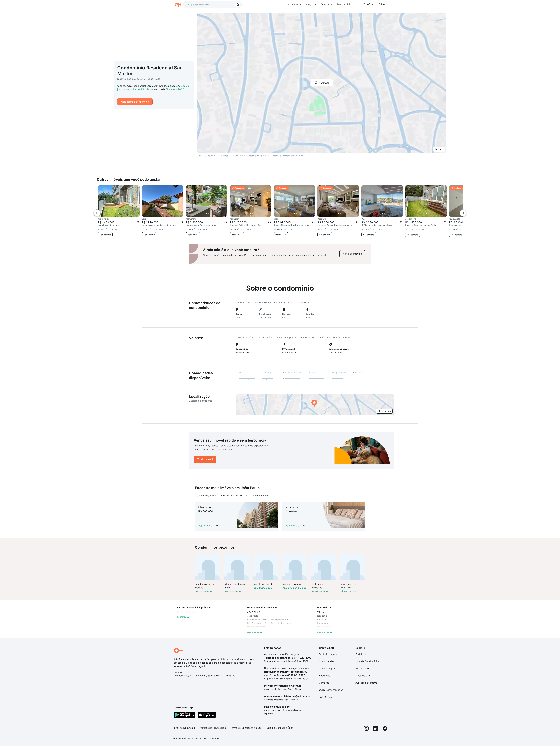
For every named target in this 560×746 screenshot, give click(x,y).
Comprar (293, 4)
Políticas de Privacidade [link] (212, 727)
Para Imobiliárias (346, 4)
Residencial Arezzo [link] (186, 612)
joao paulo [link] (322, 616)
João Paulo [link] (252, 616)
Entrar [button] (381, 4)
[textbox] (212, 4)
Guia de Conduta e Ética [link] (279, 727)
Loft (199, 155)
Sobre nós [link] (324, 675)
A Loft (367, 4)
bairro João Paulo (143, 89)
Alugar (309, 4)
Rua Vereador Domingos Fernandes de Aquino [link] (269, 619)
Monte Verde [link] (323, 623)
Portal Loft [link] (361, 654)
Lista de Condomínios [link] (367, 661)
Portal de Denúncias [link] (184, 727)
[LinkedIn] (375, 729)
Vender (325, 4)
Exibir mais (183, 616)
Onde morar (210, 155)
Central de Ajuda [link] (328, 654)
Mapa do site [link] (362, 675)
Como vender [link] (326, 661)
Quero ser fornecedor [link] (331, 689)
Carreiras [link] (324, 682)
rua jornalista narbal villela (294, 587)
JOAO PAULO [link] (254, 612)
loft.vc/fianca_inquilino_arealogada (284, 671)
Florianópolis (225, 155)
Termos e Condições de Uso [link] (246, 727)
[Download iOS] (207, 715)
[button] (315, 404)
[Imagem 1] (118, 213)
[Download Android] (184, 715)
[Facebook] (385, 729)
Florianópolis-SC (175, 89)
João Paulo (240, 155)
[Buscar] (237, 4)
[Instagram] (366, 729)
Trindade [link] (321, 612)
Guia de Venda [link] (363, 668)
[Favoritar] (137, 222)
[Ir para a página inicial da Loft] (179, 5)
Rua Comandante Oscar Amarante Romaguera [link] (269, 623)
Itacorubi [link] (321, 619)
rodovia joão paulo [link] (256, 626)
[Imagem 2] (120, 213)
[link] (352, 253)
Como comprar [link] (327, 668)
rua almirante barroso (263, 587)
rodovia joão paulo (257, 155)
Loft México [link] (325, 697)
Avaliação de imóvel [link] (366, 682)
